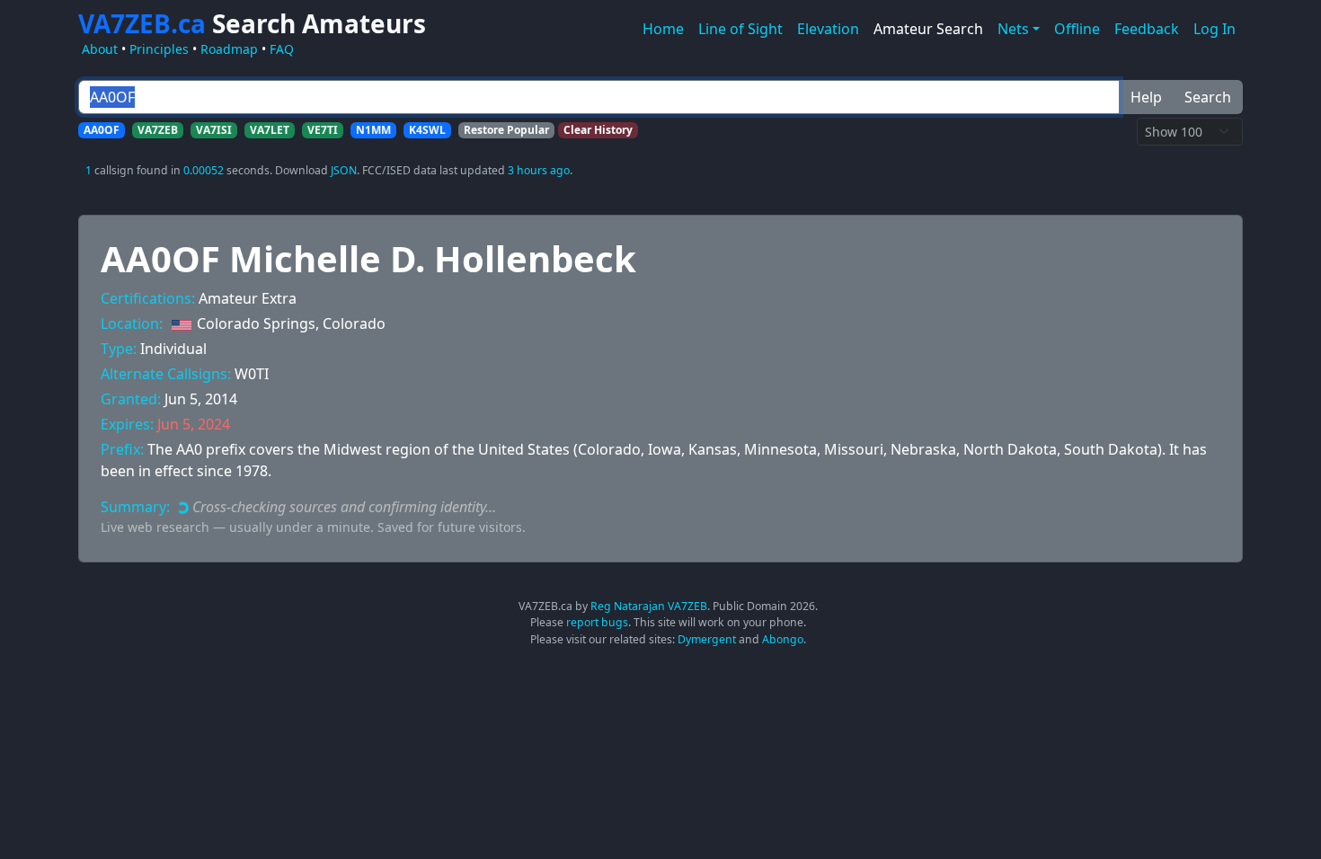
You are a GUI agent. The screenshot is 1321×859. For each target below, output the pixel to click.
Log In (1214, 29)
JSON (344, 170)
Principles (159, 49)
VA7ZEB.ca (252, 23)
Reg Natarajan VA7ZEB (648, 606)
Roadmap (229, 49)
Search (1207, 97)
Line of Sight (740, 29)
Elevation (828, 29)
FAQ (282, 49)
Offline (1077, 29)
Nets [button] (1013, 29)
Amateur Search (928, 29)
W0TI (252, 374)
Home (663, 29)
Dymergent (707, 639)
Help (1146, 97)
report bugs (597, 622)
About (100, 49)
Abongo (782, 639)
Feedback (1146, 29)
